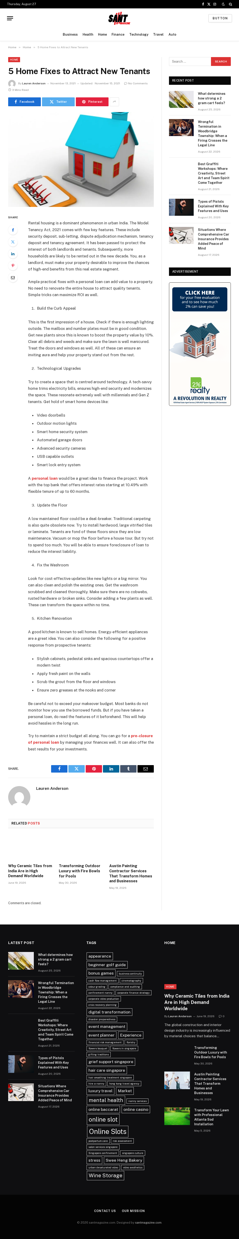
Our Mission (133, 1211)
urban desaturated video (103, 1167)
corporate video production (103, 998)
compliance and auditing (125, 986)
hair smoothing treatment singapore (110, 1077)
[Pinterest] (13, 265)
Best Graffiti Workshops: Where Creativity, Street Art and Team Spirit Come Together (213, 173)
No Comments (138, 83)
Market (125, 1090)
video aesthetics (132, 1167)
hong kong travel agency (124, 1083)
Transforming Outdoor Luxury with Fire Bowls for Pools (79, 871)
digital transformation (109, 1012)
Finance (118, 34)
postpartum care (98, 1141)
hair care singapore (106, 1070)
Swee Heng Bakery (124, 1160)
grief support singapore (110, 1061)
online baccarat (103, 1109)
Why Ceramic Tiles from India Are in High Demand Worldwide (30, 871)
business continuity (130, 973)
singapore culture (132, 1153)
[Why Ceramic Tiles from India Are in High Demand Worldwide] (30, 847)
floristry (131, 1042)
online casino (135, 1109)
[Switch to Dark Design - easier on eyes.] (223, 4)
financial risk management (105, 1042)
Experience (130, 1035)
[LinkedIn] (13, 253)
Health (88, 34)
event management (106, 1026)
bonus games (101, 973)
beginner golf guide (107, 964)
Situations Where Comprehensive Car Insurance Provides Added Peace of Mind (213, 239)
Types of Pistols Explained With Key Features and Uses (213, 206)
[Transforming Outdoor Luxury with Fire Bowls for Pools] (81, 847)
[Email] (13, 277)
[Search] (230, 4)
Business (70, 34)
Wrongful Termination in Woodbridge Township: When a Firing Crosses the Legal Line (212, 133)
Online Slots (108, 1131)
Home (102, 34)
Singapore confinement (102, 1153)
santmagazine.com (148, 1222)
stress (94, 1160)
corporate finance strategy (133, 992)
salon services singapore (103, 1147)
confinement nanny (100, 992)
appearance (99, 956)
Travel (158, 34)
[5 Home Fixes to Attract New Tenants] (81, 159)
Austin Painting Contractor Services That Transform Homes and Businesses (130, 873)
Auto (172, 34)
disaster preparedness (101, 1019)
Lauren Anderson (34, 83)
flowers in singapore (124, 1048)
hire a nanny (96, 1083)
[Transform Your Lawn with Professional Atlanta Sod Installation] (177, 1116)
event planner (101, 1035)
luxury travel (100, 1090)
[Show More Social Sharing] (114, 101)
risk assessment (122, 1141)
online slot (103, 1119)
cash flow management (102, 980)
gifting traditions (98, 1054)
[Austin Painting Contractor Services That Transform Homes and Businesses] (131, 847)
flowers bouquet (97, 1048)
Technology (138, 34)
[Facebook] (13, 230)
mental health (106, 1100)
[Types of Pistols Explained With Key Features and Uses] (181, 207)
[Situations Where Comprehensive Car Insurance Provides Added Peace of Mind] (181, 235)
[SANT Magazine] (119, 18)
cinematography (131, 980)
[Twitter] (13, 241)
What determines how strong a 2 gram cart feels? (211, 98)
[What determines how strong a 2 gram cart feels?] (181, 99)
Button (220, 18)
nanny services (137, 1101)
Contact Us (105, 1211)
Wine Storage (105, 1175)
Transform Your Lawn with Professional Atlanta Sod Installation (211, 1117)
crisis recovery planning (102, 1004)
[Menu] (10, 18)
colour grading (96, 986)
